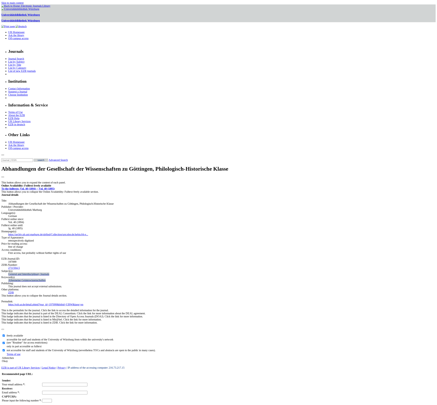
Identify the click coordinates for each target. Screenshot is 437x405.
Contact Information (19, 88)
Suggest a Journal (17, 91)
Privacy (62, 367)
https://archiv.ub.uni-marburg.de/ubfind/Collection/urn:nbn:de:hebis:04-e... (48, 234)
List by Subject (16, 61)
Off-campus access (18, 38)
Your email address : (13, 384)
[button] (26, 185)
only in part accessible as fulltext (24, 346)
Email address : (11, 392)
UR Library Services (19, 121)
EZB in (16, 124)
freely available (15, 335)
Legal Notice (49, 367)
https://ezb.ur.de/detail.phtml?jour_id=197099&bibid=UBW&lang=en (45, 304)
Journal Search (16, 58)
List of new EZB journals (22, 71)
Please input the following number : (21, 400)
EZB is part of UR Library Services (20, 367)
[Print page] (8, 26)
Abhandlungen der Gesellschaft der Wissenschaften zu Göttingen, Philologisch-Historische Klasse (114, 169)
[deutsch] (21, 26)
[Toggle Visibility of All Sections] (2, 176)
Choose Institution (18, 94)
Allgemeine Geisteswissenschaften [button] (27, 280)
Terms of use (13, 354)
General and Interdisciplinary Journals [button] (28, 274)
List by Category (17, 67)
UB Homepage (16, 32)
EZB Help (13, 118)
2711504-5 (14, 267)
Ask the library (16, 35)
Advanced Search (58, 160)
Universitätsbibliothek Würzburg (20, 14)
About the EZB (16, 115)
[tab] (218, 185)
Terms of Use (15, 112)
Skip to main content (12, 2)
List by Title (14, 64)
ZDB (11, 292)
